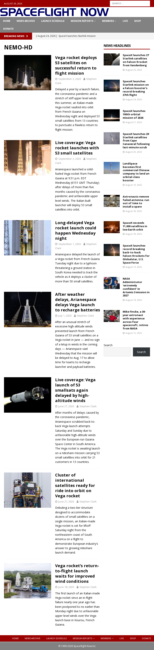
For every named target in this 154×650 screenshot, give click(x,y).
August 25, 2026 (134, 69)
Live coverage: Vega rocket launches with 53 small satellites (77, 148)
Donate (8, 28)
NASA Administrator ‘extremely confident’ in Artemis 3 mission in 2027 (136, 287)
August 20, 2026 (134, 151)
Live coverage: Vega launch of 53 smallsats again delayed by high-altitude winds (75, 390)
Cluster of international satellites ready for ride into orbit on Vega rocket (75, 485)
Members (108, 21)
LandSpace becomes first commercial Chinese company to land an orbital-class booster (136, 172)
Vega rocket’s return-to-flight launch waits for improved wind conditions (77, 573)
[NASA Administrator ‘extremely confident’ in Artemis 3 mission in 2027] (112, 283)
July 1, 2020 (64, 315)
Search (108, 345)
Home (6, 21)
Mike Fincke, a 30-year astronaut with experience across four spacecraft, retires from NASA (135, 320)
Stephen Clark (85, 315)
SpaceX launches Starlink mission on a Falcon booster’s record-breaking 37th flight (136, 88)
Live (125, 21)
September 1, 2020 (69, 244)
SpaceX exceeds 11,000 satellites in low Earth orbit (135, 226)
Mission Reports (82, 21)
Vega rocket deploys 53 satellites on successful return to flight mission (76, 65)
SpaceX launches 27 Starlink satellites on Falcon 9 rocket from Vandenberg (136, 60)
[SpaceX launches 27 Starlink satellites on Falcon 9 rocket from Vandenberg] (112, 59)
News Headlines (117, 45)
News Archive (26, 21)
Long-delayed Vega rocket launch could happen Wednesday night (75, 230)
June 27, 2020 (66, 406)
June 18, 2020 (66, 587)
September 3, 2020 (69, 79)
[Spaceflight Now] (54, 15)
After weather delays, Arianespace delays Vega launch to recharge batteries (77, 302)
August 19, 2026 (134, 184)
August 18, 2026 (134, 211)
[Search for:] (130, 3)
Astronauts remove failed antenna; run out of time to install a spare (136, 202)
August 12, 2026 (134, 332)
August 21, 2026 (134, 122)
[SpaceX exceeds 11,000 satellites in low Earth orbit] (112, 227)
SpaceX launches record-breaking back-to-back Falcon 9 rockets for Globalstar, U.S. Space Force (136, 254)
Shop (137, 21)
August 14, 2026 (134, 299)
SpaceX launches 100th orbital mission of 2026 (134, 114)
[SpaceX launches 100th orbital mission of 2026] (112, 115)
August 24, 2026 (134, 99)
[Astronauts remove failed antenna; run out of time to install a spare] (112, 201)
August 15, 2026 (134, 266)
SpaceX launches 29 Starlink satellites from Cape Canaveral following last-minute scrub (136, 140)
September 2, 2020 (69, 158)
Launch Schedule (53, 21)
